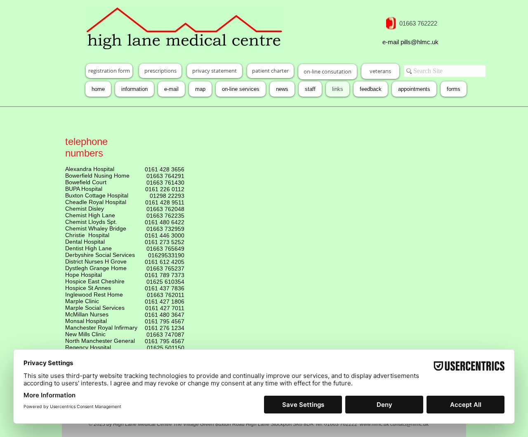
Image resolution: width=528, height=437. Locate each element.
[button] (454, 89)
